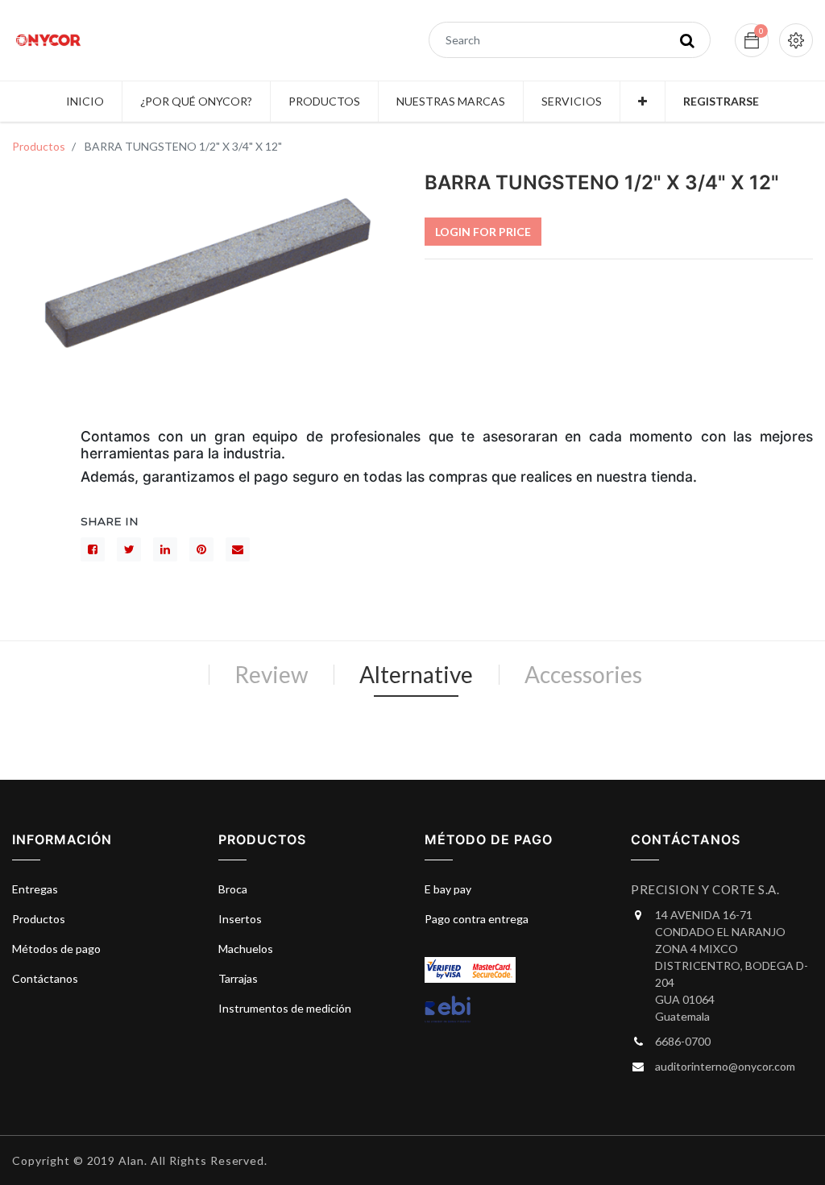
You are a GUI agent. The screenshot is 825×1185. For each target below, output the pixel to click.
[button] (642, 101)
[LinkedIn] (165, 549)
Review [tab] (271, 674)
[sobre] (238, 549)
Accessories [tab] (583, 674)
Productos (38, 146)
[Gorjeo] (129, 549)
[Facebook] (93, 549)
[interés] (201, 549)
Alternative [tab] (416, 674)
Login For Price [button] (483, 231)
